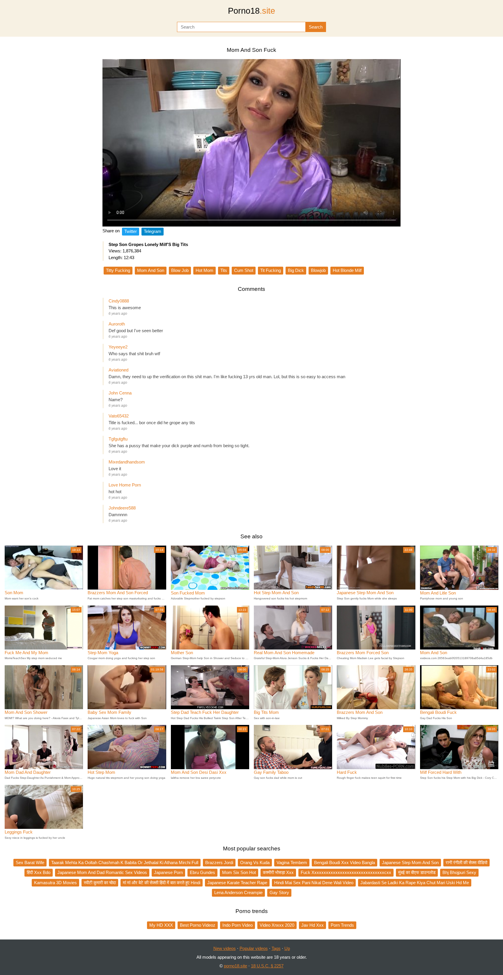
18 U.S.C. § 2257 (267, 965)
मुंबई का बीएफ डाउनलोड (416, 872)
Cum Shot (243, 270)
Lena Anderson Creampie (238, 892)
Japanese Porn (168, 872)
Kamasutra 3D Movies (55, 882)
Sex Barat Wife (30, 862)
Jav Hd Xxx (312, 925)
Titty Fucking (118, 270)
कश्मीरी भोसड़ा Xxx (278, 872)
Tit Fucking (270, 270)
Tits (223, 270)
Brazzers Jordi (219, 862)
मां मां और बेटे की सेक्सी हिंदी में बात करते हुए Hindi (161, 882)
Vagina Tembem (292, 862)
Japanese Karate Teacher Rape (237, 882)
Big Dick (296, 270)
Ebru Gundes (202, 872)
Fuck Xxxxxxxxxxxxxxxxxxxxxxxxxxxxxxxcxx (346, 872)
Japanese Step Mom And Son (410, 862)
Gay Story (279, 892)
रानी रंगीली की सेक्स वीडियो (466, 862)
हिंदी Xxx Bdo (38, 872)
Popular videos (254, 948)
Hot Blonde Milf (347, 270)
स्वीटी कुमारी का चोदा (100, 882)
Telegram (152, 231)
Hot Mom (204, 270)
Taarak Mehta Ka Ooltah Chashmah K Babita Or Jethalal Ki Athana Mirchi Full (124, 862)
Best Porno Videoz (197, 925)
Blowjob (318, 270)
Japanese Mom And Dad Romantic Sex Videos (102, 872)
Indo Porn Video (237, 925)
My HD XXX (161, 925)
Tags (276, 948)
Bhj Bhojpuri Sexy (459, 872)
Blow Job (180, 270)
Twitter (130, 231)
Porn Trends (342, 925)
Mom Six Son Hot (239, 872)
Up (287, 948)
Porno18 (251, 10)
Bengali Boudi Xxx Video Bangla (344, 862)
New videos (224, 948)
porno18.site (235, 965)
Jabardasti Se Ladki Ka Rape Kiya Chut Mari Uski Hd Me (414, 882)
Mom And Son (150, 270)
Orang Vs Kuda (255, 862)
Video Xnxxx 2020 (277, 925)
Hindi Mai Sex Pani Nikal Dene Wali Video (313, 882)
